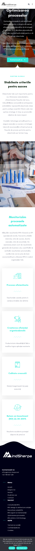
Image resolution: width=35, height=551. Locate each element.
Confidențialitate (14, 528)
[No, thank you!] (33, 544)
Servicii (10, 492)
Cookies (10, 530)
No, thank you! (22, 548)
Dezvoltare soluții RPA (15, 510)
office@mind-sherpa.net (10, 472)
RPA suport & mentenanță (17, 513)
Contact (11, 498)
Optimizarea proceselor (16, 515)
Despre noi (11, 490)
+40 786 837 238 (7, 475)
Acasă (10, 487)
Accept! (11, 548)
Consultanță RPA (14, 505)
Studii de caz (12, 495)
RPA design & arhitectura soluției (19, 507)
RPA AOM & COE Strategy (17, 518)
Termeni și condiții (14, 525)
